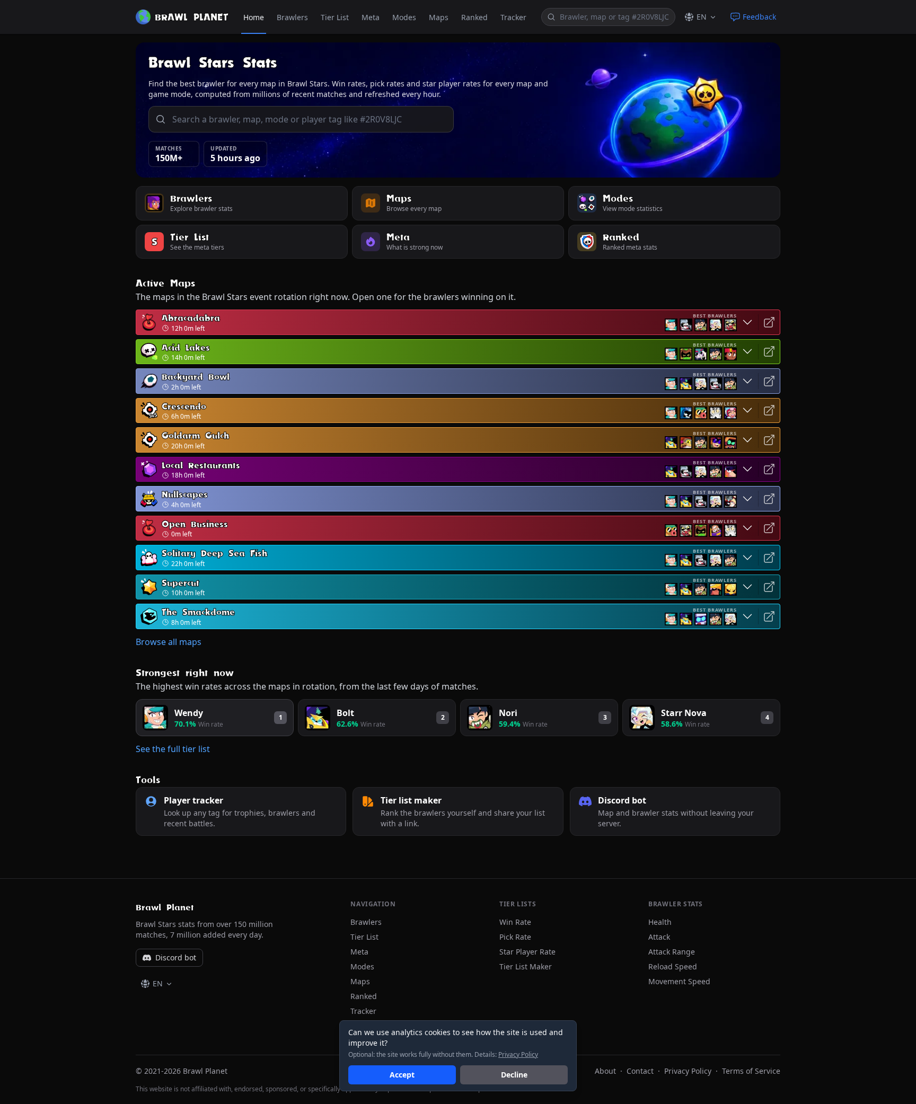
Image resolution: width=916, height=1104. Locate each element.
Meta (371, 17)
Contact (640, 1071)
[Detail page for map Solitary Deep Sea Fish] (769, 557)
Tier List (335, 17)
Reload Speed (672, 966)
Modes (404, 17)
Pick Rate (515, 937)
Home (253, 17)
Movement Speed (679, 981)
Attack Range (671, 952)
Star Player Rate (527, 952)
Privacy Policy (687, 1071)
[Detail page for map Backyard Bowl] (769, 381)
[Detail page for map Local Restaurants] (769, 469)
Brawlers (292, 17)
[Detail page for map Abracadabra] (769, 322)
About (605, 1071)
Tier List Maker (525, 966)
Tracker (513, 17)
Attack (659, 937)
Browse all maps (168, 642)
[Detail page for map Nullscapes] (769, 499)
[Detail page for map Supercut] (769, 587)
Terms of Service (751, 1071)
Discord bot (175, 957)
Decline (514, 1075)
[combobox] (615, 16)
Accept (402, 1075)
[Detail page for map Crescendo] (769, 411)
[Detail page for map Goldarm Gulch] (769, 440)
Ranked (474, 17)
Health (660, 922)
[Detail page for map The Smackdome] (769, 616)
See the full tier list (173, 749)
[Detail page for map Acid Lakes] (769, 352)
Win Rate (515, 922)
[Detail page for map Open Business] (769, 528)
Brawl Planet (165, 907)
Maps (438, 17)
